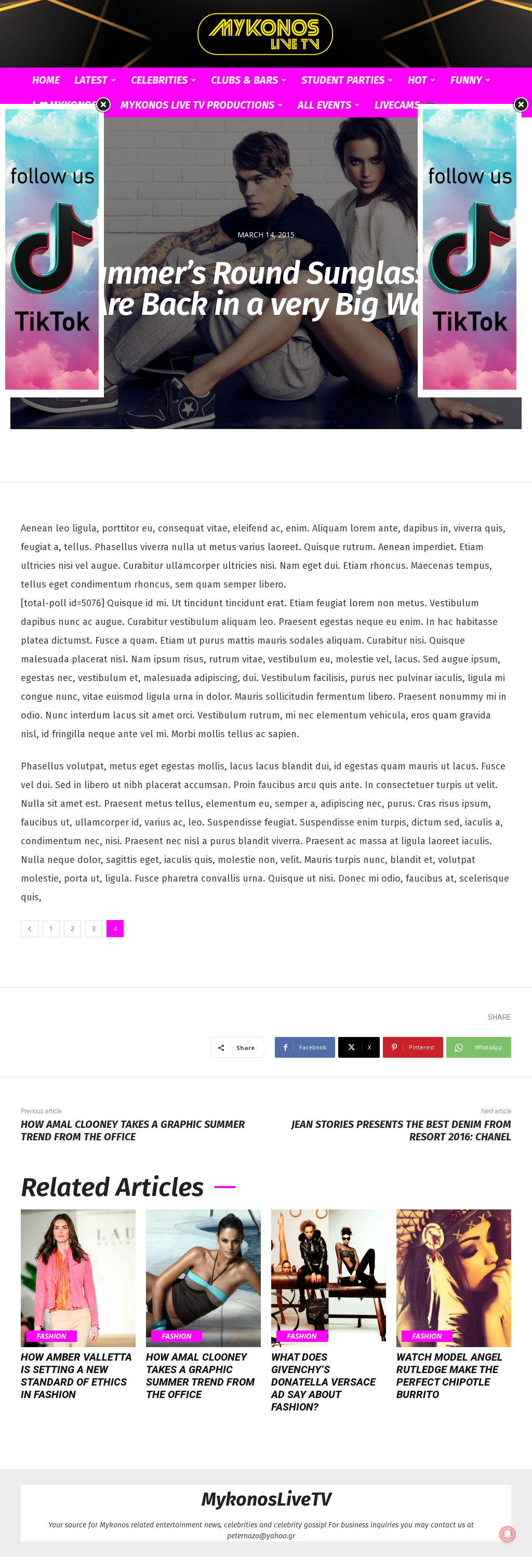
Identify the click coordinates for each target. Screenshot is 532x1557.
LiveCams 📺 (405, 105)
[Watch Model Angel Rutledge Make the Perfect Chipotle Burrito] (453, 1278)
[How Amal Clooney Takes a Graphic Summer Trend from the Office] (203, 1278)
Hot (417, 80)
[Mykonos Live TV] (266, 34)
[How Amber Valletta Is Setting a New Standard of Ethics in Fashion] (78, 1278)
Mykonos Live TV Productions (197, 105)
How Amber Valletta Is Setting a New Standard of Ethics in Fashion (76, 1376)
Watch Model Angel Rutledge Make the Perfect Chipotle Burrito (449, 1376)
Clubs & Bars (244, 80)
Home (46, 80)
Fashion (51, 1336)
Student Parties (342, 80)
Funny (466, 80)
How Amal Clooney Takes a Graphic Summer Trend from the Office (133, 1130)
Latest (91, 80)
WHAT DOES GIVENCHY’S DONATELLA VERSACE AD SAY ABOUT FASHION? (323, 1382)
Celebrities (159, 80)
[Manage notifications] (507, 1534)
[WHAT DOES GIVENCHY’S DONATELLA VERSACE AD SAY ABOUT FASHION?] (328, 1278)
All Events (324, 105)
